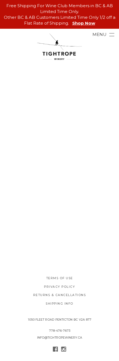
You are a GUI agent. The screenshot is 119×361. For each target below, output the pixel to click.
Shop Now (83, 23)
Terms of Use (59, 278)
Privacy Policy (59, 287)
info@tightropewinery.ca (59, 337)
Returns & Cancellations (59, 295)
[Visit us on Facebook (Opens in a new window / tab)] (55, 350)
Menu (99, 34)
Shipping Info (59, 303)
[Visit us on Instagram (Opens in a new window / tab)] (63, 350)
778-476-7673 (59, 331)
